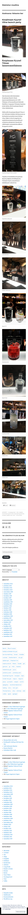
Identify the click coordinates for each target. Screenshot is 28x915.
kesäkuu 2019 (7, 598)
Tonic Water (7, 875)
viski (24, 691)
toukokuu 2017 (8, 628)
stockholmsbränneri (15, 685)
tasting (5, 688)
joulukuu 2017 (7, 618)
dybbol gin (6, 660)
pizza (4, 681)
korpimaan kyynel (8, 675)
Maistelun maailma (10, 5)
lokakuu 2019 (7, 594)
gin (24, 663)
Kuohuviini (7, 862)
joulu (14, 669)
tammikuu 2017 (8, 636)
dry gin (21, 657)
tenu (9, 688)
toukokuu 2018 (8, 612)
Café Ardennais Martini (10, 746)
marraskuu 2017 (8, 620)
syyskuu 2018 (7, 610)
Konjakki (6, 858)
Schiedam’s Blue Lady (10, 750)
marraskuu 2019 (8, 592)
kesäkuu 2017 (7, 626)
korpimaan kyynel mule (7, 513)
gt (9, 666)
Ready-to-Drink (8, 869)
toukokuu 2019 (8, 600)
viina (14, 515)
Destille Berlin (13, 657)
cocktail (5, 657)
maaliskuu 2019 (8, 602)
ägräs (9, 694)
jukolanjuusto (17, 672)
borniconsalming (7, 654)
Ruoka (5, 873)
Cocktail (6, 852)
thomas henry (7, 691)
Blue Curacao (12, 648)
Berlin (4, 648)
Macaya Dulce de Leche (10, 740)
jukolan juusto (7, 672)
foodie (19, 663)
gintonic (5, 666)
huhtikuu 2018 (8, 614)
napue (15, 678)
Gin (5, 854)
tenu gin (15, 688)
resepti (16, 681)
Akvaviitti (6, 850)
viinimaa (19, 691)
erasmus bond (7, 663)
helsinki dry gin (7, 669)
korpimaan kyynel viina (18, 513)
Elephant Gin (14, 660)
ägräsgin (15, 694)
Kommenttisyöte (8, 897)
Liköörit (6, 864)
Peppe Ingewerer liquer (13, 718)
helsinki (21, 512)
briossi (15, 654)
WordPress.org (8, 899)
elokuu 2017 (7, 624)
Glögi (5, 856)
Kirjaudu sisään (8, 893)
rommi (21, 681)
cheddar (21, 654)
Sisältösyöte (7, 895)
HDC (18, 512)
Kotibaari (6, 860)
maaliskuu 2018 (8, 616)
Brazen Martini (8, 748)
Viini (5, 879)
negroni (20, 678)
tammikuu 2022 (8, 583)
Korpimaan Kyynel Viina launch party (11, 20)
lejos (22, 675)
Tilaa (6, 557)
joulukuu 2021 (8, 585)
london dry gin (7, 678)
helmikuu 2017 (8, 634)
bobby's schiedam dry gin (10, 651)
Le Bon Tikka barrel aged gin (16, 706)
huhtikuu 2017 (8, 630)
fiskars (14, 663)
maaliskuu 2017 (8, 632)
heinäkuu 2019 (8, 596)
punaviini (9, 681)
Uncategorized (11, 512)
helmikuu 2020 (8, 590)
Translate (14, 572)
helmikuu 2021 (8, 587)
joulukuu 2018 (8, 606)
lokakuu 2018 (7, 608)
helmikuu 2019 (8, 604)
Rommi (6, 871)
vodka (4, 694)
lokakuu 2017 (7, 622)
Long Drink (7, 866)
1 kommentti (19, 515)
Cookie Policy (8, 909)
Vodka (5, 881)
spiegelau (5, 685)
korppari (4, 515)
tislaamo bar (9, 515)
